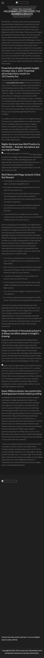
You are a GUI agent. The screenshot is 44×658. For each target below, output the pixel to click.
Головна (15, 9)
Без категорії (27, 9)
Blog (20, 9)
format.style (23, 650)
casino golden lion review (15, 83)
